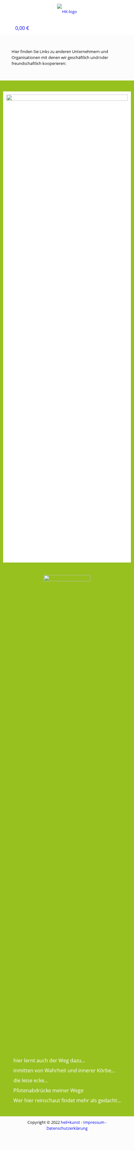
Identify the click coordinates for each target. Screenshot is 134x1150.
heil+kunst (70, 1122)
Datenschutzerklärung (67, 1128)
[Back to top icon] (121, 1137)
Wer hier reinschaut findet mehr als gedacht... (67, 1100)
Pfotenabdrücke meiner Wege (48, 1090)
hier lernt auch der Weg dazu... (49, 1060)
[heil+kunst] (67, 11)
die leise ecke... (30, 1080)
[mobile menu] (8, 9)
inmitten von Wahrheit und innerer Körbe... (64, 1070)
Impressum (93, 1122)
